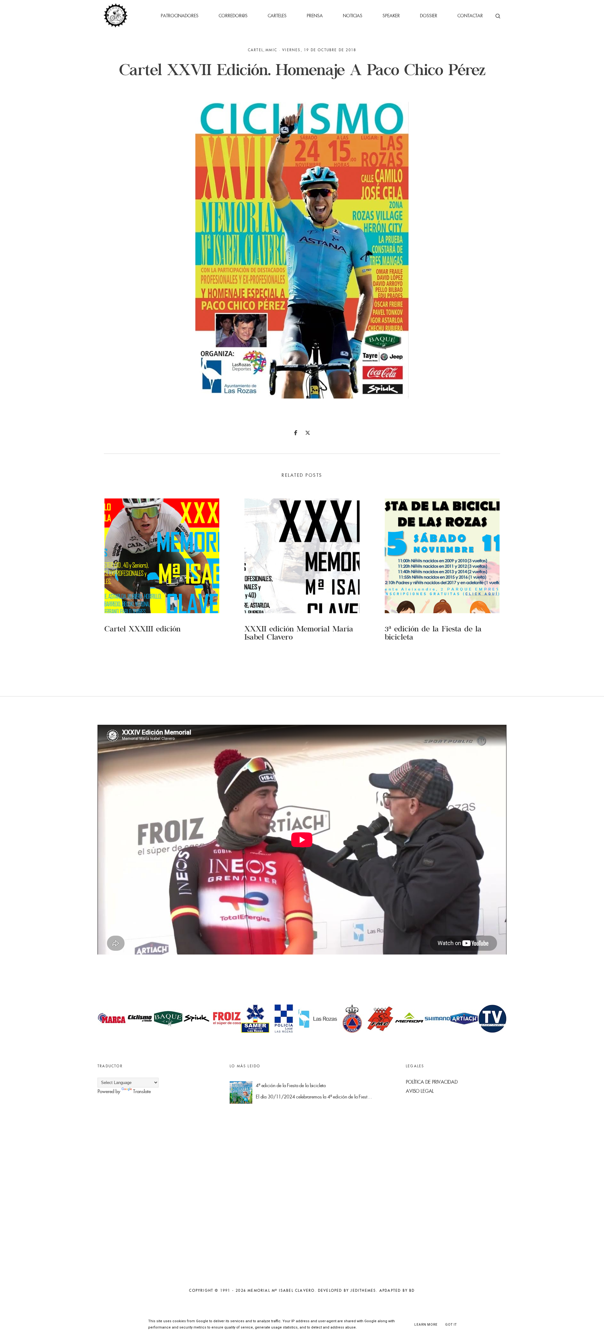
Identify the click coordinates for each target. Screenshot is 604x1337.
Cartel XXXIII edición (142, 630)
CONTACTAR (470, 15)
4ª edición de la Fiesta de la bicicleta (291, 1085)
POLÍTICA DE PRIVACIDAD (432, 1082)
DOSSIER (428, 15)
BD (412, 1290)
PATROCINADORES (180, 15)
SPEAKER (391, 15)
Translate (142, 1091)
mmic (271, 50)
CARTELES (277, 15)
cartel (255, 50)
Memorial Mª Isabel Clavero (281, 1290)
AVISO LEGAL (420, 1091)
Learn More (426, 1324)
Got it (451, 1324)
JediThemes (363, 1290)
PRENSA (315, 15)
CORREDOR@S (233, 15)
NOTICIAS (352, 15)
